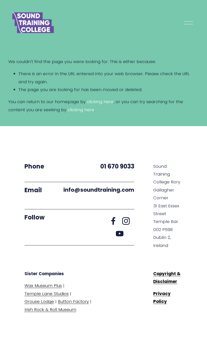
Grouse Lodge (39, 301)
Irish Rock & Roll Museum (50, 309)
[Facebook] (113, 221)
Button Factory (73, 301)
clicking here (100, 102)
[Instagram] (126, 221)
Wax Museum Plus (43, 285)
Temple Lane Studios (46, 294)
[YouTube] (120, 234)
